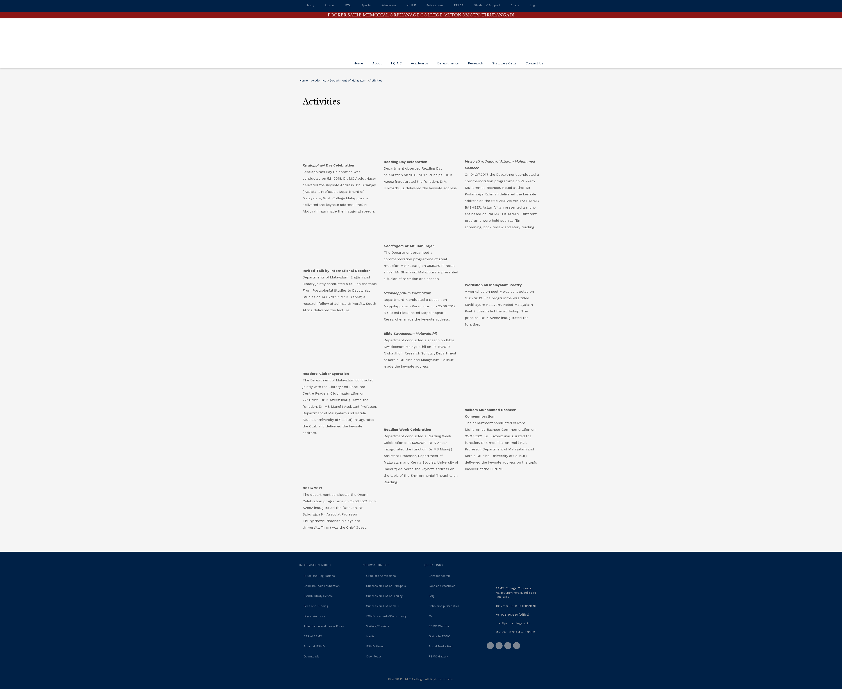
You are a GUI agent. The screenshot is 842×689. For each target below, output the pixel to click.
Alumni (330, 5)
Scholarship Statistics (444, 606)
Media (370, 636)
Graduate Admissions (381, 575)
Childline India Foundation (322, 586)
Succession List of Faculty (384, 596)
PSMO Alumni (375, 646)
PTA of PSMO (313, 636)
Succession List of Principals (386, 586)
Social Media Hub (441, 646)
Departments (448, 63)
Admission (388, 5)
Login (533, 5)
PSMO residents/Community (386, 616)
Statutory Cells (504, 63)
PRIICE (459, 5)
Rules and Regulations (319, 575)
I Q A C (396, 63)
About (377, 63)
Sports (366, 5)
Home (358, 63)
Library (309, 5)
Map (431, 616)
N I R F (411, 5)
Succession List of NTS (382, 606)
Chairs (515, 5)
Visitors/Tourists (377, 626)
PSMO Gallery (438, 656)
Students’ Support (487, 5)
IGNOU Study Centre (318, 596)
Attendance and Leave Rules (324, 626)
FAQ (431, 596)
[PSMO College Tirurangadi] (332, 34)
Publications (434, 5)
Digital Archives (314, 616)
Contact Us (534, 63)
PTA (348, 5)
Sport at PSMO (314, 646)
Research (475, 63)
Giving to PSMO (439, 636)
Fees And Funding (316, 606)
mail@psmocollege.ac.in (513, 623)
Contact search (439, 575)
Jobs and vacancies (442, 586)
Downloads (311, 656)
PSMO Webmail (439, 626)
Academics (419, 63)
